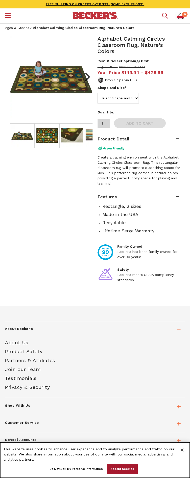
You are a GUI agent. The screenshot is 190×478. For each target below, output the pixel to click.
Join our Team (23, 369)
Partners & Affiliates (30, 360)
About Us (16, 342)
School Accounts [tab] (21, 440)
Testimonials (20, 378)
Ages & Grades (17, 28)
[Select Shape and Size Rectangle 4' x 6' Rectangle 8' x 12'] (118, 98)
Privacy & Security (27, 387)
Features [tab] (107, 196)
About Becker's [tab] (19, 329)
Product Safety (23, 351)
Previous (17, 77)
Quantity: (105, 112)
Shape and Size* (112, 88)
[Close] (182, 450)
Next (85, 77)
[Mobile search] (165, 16)
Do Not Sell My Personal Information (76, 469)
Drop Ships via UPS (121, 80)
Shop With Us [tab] (17, 405)
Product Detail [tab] (113, 138)
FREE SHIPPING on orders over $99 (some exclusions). (95, 4)
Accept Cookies (122, 469)
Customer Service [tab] (22, 423)
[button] (8, 16)
